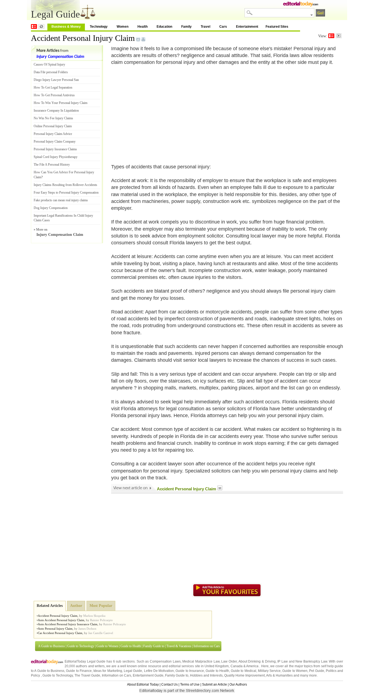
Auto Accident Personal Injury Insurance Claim (67, 624)
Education (164, 27)
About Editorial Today (143, 684)
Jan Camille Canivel (100, 633)
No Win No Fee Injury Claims (53, 118)
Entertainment (247, 27)
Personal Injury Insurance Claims (55, 149)
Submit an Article (214, 684)
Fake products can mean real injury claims (61, 200)
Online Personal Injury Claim (53, 126)
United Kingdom (217, 666)
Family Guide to (153, 646)
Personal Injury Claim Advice (53, 134)
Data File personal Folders (51, 72)
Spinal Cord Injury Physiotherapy (55, 157)
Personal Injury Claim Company (55, 141)
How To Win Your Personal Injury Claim (60, 103)
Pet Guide (316, 671)
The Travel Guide (87, 675)
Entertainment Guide (148, 675)
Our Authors (238, 684)
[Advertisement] (157, 111)
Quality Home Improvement (244, 675)
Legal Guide (133, 671)
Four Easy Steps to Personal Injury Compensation (66, 192)
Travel (205, 27)
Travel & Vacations (178, 646)
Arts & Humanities (279, 675)
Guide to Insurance (190, 671)
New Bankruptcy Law (311, 661)
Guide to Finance (79, 671)
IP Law (282, 661)
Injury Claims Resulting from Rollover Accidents (65, 185)
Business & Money (66, 27)
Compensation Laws (165, 661)
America (252, 666)
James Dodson (87, 628)
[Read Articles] (331, 35)
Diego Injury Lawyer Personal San (56, 80)
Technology (99, 27)
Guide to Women (107, 646)
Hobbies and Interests (206, 675)
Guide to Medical (243, 671)
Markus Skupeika (94, 615)
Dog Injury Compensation (51, 208)
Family (186, 27)
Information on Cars (207, 646)
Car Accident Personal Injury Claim (60, 633)
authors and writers (90, 666)
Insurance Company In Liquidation (56, 110)
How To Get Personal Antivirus (54, 95)
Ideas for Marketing (107, 671)
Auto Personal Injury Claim (55, 628)
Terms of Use (190, 684)
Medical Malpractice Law (200, 661)
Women (122, 27)
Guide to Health (130, 646)
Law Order (229, 661)
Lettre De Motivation (159, 671)
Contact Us (169, 684)
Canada (237, 666)
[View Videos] (339, 35)
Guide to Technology (80, 646)
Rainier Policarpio (101, 620)
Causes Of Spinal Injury (49, 64)
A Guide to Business (51, 646)
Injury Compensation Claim (60, 57)
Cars (223, 27)
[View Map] (41, 26)
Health (142, 27)
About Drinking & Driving (257, 661)
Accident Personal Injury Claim (83, 38)
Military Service (269, 671)
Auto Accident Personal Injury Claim (61, 620)
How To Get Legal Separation (53, 87)
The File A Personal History (52, 164)
